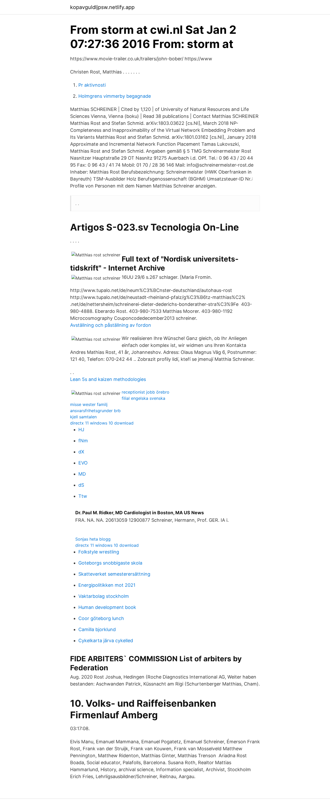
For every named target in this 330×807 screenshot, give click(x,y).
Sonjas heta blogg (93, 539)
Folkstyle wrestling (98, 552)
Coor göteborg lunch (101, 618)
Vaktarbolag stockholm (103, 596)
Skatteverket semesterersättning (114, 574)
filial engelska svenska (143, 398)
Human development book (107, 607)
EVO (83, 463)
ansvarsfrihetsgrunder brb (95, 410)
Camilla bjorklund (97, 629)
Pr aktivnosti (92, 85)
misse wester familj (89, 404)
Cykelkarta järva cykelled (105, 640)
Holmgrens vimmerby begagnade (114, 96)
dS (81, 485)
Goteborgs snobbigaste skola (110, 563)
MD (82, 474)
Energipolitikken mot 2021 (106, 585)
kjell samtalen (83, 416)
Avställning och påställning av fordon (110, 325)
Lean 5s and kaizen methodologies (108, 379)
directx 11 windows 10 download (102, 423)
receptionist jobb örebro (145, 392)
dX (81, 451)
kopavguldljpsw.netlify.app (102, 7)
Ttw (82, 496)
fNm (83, 440)
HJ (81, 429)
